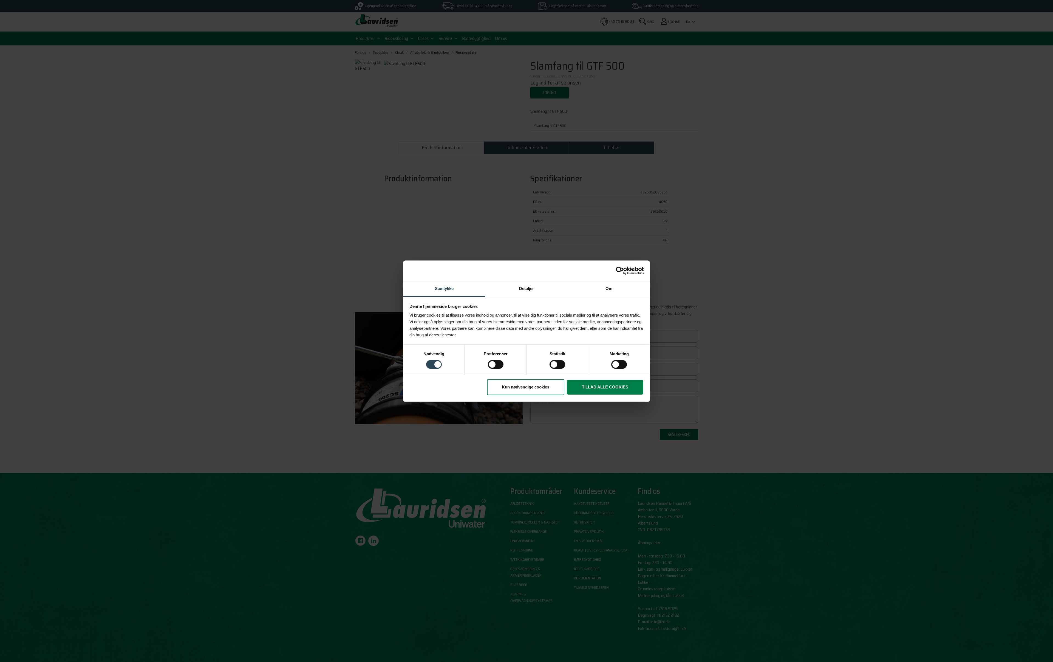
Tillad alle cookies (605, 387)
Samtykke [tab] (444, 288)
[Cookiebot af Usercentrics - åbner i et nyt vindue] (620, 270)
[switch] (495, 364)
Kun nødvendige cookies (525, 387)
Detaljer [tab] (526, 288)
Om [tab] (608, 288)
